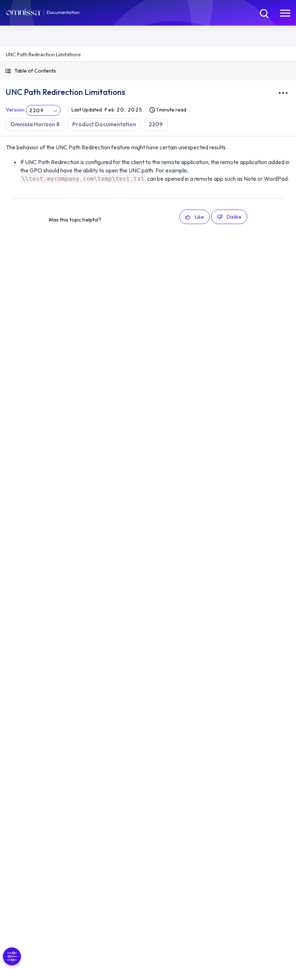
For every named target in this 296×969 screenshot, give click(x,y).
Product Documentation (104, 124)
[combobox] (43, 110)
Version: (15, 109)
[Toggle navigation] (285, 12)
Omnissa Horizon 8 (35, 124)
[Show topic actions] (283, 93)
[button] (148, 71)
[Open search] (263, 12)
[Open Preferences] (12, 956)
